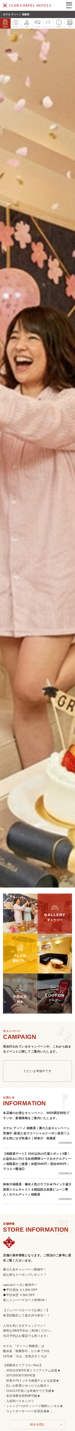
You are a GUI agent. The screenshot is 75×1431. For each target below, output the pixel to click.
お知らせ (59, 26)
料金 (26, 26)
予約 (69, 26)
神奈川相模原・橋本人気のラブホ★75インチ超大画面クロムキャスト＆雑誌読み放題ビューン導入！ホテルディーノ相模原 (37, 1189)
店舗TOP (5, 26)
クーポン (37, 26)
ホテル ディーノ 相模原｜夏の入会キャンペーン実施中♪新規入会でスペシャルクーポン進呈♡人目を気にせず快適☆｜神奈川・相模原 (36, 1133)
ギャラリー (16, 26)
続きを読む (37, 1424)
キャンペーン (48, 26)
